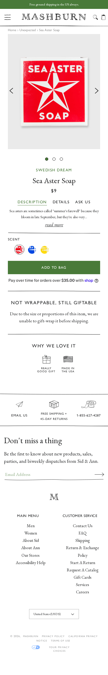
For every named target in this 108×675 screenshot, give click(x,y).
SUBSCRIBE (99, 474)
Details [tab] (61, 202)
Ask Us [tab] (82, 202)
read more (54, 225)
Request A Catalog (83, 570)
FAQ (83, 533)
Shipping (82, 540)
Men (31, 525)
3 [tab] (61, 159)
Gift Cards (82, 577)
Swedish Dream (54, 170)
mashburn (30, 636)
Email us (19, 415)
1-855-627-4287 (89, 415)
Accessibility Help (31, 562)
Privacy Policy (53, 636)
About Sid (31, 540)
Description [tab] (32, 202)
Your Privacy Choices (59, 647)
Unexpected (27, 30)
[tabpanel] (54, 91)
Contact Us (83, 525)
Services (82, 584)
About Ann (30, 547)
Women (30, 533)
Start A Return (82, 562)
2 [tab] (54, 159)
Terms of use (60, 640)
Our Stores (30, 555)
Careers (82, 592)
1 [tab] (46, 159)
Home (12, 30)
